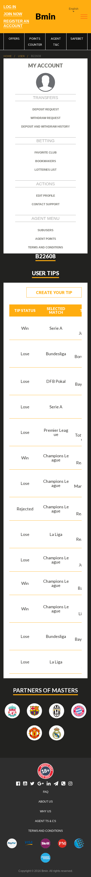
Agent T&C (56, 41)
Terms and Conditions (45, 830)
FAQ (45, 792)
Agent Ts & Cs (45, 821)
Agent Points (45, 238)
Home (8, 56)
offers (14, 38)
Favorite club (46, 152)
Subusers (45, 230)
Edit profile (45, 195)
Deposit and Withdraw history (45, 126)
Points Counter (35, 41)
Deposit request (45, 109)
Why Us (45, 811)
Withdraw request (45, 118)
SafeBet (76, 38)
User (21, 56)
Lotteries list (45, 169)
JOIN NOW (13, 14)
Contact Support (46, 204)
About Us (45, 801)
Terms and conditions (45, 247)
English (73, 8)
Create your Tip (54, 292)
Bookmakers (45, 161)
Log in (10, 7)
